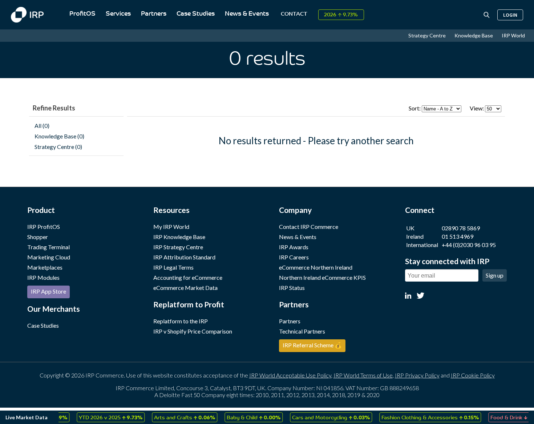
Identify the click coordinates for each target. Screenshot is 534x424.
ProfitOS (82, 14)
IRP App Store (48, 291)
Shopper (37, 236)
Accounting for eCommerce (187, 277)
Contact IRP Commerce (308, 226)
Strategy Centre (427, 35)
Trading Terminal (48, 246)
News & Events (247, 14)
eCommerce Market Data (185, 287)
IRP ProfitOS (43, 226)
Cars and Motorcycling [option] (326, 417)
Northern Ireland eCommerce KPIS (322, 277)
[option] (105, 417)
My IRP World (171, 226)
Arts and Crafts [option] (179, 417)
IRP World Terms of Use (363, 375)
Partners (153, 14)
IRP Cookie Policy (473, 375)
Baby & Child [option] (248, 417)
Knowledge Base (474, 35)
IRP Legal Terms (173, 267)
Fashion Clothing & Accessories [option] (425, 417)
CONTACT (294, 14)
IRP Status (292, 287)
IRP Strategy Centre (178, 246)
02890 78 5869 (461, 228)
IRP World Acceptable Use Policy (290, 375)
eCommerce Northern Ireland (315, 267)
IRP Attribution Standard (184, 257)
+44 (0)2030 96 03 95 (469, 244)
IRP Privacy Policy (417, 375)
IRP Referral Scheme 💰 (312, 345)
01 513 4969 (457, 236)
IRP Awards (293, 246)
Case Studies (196, 14)
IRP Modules (43, 277)
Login (510, 15)
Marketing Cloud (48, 257)
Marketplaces (44, 267)
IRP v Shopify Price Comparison (192, 331)
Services (118, 14)
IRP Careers (294, 257)
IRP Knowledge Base (179, 236)
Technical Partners (302, 331)
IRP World (513, 35)
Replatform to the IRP (180, 321)
